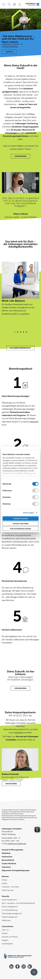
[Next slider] (15, 332)
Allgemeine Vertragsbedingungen (16, 870)
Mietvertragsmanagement (12, 913)
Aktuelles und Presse (10, 937)
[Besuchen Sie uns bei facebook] (17, 966)
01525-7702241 (16, 780)
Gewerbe (5, 896)
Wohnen (5, 876)
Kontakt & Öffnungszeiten (12, 850)
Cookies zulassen (20, 518)
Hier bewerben (20, 688)
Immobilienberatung (9, 910)
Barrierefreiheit (8, 860)
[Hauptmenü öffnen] (4, 4)
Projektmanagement (10, 917)
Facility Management (10, 907)
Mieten (4, 880)
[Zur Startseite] (32, 4)
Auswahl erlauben (20, 523)
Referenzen (6, 920)
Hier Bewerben (20, 156)
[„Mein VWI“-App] (14, 4)
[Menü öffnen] (34, 972)
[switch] (35, 490)
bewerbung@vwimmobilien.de (15, 777)
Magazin (5, 940)
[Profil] (19, 4)
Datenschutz (7, 857)
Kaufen (4, 883)
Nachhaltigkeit (7, 944)
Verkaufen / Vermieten (10, 887)
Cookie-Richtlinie (9, 863)
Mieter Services (7, 890)
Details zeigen (28, 513)
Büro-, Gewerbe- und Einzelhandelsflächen (18, 903)
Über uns (5, 930)
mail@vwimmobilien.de (16, 844)
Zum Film (9, 52)
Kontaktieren (11, 784)
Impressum (6, 867)
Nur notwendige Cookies (20, 529)
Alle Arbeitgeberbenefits (20, 348)
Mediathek (6, 853)
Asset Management (9, 900)
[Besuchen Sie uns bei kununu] (30, 966)
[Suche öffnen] (9, 4)
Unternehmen (7, 926)
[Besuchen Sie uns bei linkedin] (11, 966)
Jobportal (34, 422)
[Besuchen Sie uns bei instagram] (23, 966)
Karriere (5, 933)
